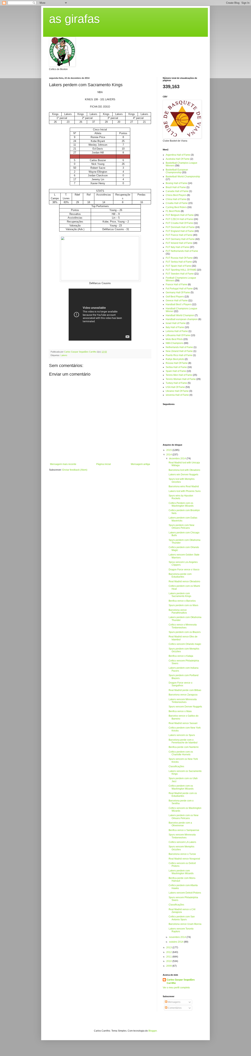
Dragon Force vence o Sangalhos (180, 684)
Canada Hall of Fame (177, 191)
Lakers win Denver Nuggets (183, 474)
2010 (169, 961)
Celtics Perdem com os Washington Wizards (181, 504)
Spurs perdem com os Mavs (183, 605)
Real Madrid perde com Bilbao (185, 690)
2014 (169, 454)
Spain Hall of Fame (176, 371)
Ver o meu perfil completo (176, 987)
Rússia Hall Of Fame (177, 363)
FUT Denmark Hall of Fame (180, 227)
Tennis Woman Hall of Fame (181, 379)
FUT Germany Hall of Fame (180, 239)
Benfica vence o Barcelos (182, 600)
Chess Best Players (176, 195)
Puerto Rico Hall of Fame (179, 355)
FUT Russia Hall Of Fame (179, 258)
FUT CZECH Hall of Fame (179, 219)
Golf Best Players (175, 296)
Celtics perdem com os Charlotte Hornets (181, 753)
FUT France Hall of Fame (179, 235)
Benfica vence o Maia (180, 711)
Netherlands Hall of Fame (179, 347)
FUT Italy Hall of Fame (177, 247)
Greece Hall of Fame (177, 300)
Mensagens (173, 1002)
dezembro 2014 (177, 458)
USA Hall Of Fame (175, 387)
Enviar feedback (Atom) (74, 469)
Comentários (174, 1008)
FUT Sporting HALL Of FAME (181, 269)
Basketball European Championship (177, 171)
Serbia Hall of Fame (176, 367)
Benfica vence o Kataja (181, 656)
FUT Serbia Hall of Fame (179, 261)
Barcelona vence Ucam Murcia (185, 924)
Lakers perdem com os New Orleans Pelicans (183, 816)
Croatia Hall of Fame (177, 203)
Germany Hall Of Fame (178, 292)
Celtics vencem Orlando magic (185, 644)
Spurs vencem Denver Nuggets (185, 706)
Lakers (64, 355)
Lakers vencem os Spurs (182, 735)
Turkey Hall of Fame (176, 383)
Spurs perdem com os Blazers (185, 632)
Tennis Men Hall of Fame (179, 375)
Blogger (152, 1030)
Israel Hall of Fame (176, 323)
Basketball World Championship (183, 176)
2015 (169, 450)
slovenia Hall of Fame (177, 395)
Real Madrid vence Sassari (183, 723)
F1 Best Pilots (173, 211)
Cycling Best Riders (176, 207)
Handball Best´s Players (178, 304)
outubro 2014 (176, 941)
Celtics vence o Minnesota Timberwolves (183, 626)
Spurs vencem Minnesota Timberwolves (182, 836)
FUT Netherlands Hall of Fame (182, 251)
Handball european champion (182, 319)
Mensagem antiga (140, 464)
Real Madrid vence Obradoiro (184, 581)
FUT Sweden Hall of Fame (180, 273)
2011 (169, 956)
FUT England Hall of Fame (180, 231)
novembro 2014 (177, 937)
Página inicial (103, 464)
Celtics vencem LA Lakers (182, 842)
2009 (169, 965)
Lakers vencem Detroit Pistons (185, 892)
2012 (169, 952)
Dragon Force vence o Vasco (184, 569)
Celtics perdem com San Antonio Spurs (182, 918)
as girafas (74, 18)
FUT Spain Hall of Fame (178, 266)
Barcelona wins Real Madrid (184, 486)
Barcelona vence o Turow (182, 854)
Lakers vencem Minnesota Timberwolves (183, 700)
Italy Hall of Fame (175, 327)
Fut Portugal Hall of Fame (179, 288)
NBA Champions (174, 343)
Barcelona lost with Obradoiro (184, 470)
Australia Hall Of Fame (178, 159)
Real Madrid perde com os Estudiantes (183, 794)
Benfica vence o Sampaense (184, 830)
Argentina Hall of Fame (178, 154)
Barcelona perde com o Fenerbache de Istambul (183, 741)
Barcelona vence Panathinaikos (178, 611)
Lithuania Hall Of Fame (178, 335)
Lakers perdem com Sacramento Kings (180, 595)
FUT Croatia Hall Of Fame (179, 223)
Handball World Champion (180, 315)
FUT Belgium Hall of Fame (180, 215)
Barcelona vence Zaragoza (183, 694)
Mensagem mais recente (63, 464)
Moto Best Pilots (174, 339)
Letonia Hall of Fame (177, 331)
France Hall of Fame (176, 284)
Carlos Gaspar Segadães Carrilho (181, 981)
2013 (169, 947)
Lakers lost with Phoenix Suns (185, 491)
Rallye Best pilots (175, 359)
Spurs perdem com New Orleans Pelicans (181, 526)
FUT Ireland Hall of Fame (179, 243)
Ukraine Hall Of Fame (177, 391)
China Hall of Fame (176, 199)
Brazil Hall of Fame (176, 187)
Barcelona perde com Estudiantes (180, 575)
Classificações (176, 766)
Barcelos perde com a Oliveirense (180, 824)
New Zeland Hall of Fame (179, 351)
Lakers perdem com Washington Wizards (181, 872)
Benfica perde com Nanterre (184, 747)
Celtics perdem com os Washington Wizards (181, 787)
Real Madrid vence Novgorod (184, 858)
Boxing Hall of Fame (176, 183)
